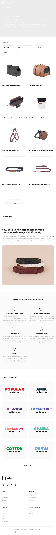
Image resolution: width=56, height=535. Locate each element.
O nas (3, 495)
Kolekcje (31, 500)
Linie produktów (33, 497)
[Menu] (52, 3)
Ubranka (4, 513)
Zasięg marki (5, 500)
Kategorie (31, 495)
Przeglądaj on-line (33, 510)
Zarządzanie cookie (37, 532)
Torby (3, 518)
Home (3, 7)
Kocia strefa (5, 521)
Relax (3, 516)
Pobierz (31, 513)
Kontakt (4, 503)
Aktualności (5, 497)
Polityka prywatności (25, 532)
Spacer (3, 510)
